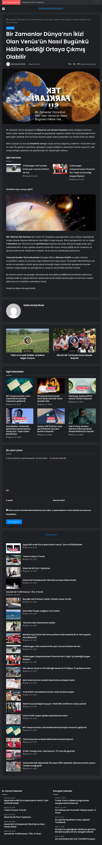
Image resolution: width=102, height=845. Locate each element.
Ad (8, 490)
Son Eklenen (51, 534)
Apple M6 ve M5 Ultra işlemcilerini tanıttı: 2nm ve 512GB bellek (52, 544)
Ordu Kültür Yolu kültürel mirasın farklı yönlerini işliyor (48, 692)
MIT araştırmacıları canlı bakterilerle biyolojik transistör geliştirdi (18, 398)
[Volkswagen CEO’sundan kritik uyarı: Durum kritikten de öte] (13, 168)
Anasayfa (12, 19)
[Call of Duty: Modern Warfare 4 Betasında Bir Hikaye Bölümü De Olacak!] (82, 416)
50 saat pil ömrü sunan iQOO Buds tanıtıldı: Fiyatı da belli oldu (49, 398)
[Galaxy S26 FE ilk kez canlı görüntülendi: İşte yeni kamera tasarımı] (51, 416)
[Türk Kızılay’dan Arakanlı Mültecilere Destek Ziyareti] (13, 743)
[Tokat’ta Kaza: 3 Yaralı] (13, 560)
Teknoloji (21, 19)
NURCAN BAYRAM (18, 64)
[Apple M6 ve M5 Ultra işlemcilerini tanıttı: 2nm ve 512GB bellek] (13, 548)
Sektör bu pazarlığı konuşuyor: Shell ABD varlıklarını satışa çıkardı (54, 703)
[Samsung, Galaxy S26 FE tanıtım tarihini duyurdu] (82, 386)
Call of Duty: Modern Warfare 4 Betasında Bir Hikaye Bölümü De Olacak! (81, 429)
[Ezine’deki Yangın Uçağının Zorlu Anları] (13, 615)
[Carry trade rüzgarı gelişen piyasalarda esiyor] (13, 719)
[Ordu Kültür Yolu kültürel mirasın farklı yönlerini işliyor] (13, 696)
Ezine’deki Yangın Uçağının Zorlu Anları (41, 611)
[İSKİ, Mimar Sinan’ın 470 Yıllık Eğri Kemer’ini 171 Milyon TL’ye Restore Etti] (13, 672)
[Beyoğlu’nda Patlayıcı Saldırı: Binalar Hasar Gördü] (13, 603)
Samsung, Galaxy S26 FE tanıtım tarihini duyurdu (80, 397)
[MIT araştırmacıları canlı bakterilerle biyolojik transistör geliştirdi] (19, 386)
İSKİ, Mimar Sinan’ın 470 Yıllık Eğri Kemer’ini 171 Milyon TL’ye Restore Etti (56, 668)
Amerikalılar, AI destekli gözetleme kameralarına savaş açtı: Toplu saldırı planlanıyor (18, 430)
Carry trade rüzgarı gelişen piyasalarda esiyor (45, 715)
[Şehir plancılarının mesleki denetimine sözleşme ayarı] (13, 684)
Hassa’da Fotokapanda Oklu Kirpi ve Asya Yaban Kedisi (49, 580)
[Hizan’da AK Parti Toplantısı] (13, 572)
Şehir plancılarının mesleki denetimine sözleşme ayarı (49, 680)
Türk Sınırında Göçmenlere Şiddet (39, 622)
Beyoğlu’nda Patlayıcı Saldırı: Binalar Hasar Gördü (47, 599)
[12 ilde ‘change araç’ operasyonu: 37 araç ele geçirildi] (13, 755)
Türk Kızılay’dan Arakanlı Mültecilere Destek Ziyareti (48, 739)
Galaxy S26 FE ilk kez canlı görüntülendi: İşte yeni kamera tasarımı (49, 429)
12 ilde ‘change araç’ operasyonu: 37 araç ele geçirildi (49, 751)
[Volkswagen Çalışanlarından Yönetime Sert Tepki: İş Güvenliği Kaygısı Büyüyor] (60, 169)
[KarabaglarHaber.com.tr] (51, 8)
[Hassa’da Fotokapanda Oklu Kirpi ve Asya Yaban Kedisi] (13, 584)
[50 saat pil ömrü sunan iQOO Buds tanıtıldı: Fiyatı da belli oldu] (51, 386)
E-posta (10, 500)
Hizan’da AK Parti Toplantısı (33, 2)
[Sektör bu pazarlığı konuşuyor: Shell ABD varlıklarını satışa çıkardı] (13, 707)
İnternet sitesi (59, 500)
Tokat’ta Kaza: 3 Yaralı (34, 556)
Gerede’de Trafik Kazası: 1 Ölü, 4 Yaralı (24, 592)
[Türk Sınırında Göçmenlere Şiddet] (13, 626)
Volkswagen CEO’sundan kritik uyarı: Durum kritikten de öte (36, 169)
